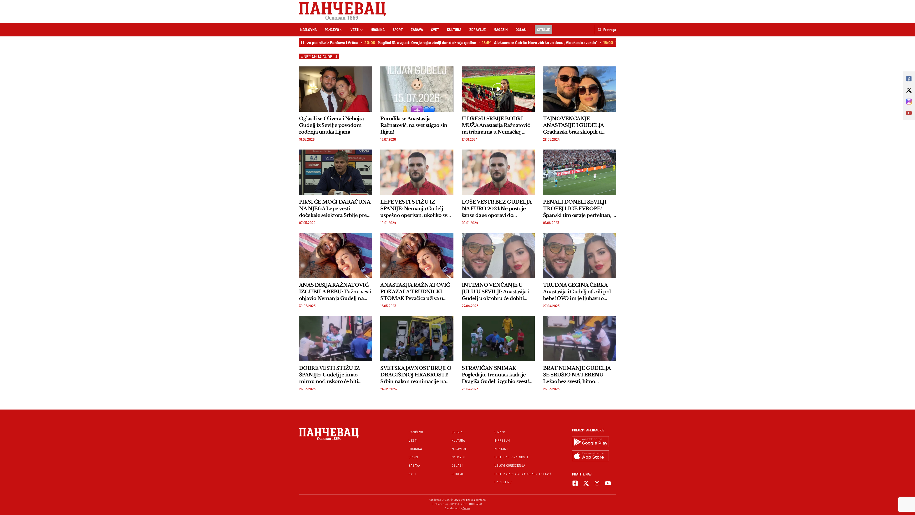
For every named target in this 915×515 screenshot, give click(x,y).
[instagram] (597, 483)
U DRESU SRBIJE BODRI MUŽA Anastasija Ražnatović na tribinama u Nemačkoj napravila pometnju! (496, 125)
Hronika (378, 30)
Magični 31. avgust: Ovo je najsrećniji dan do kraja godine (416, 42)
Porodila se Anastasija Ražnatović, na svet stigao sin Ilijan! (413, 125)
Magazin (501, 30)
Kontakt (501, 449)
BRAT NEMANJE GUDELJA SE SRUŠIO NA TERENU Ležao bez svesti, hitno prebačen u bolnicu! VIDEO (577, 375)
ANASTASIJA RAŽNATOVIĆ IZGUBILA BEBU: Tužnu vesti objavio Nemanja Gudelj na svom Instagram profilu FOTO (335, 292)
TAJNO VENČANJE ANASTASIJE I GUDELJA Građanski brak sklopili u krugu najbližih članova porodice (573, 125)
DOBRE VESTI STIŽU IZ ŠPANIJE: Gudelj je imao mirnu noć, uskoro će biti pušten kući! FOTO (329, 375)
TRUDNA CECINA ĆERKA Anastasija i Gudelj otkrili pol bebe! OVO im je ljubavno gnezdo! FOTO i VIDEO (577, 292)
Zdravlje (477, 30)
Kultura (454, 30)
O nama (500, 432)
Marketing (503, 482)
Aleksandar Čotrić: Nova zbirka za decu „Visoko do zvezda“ (535, 42)
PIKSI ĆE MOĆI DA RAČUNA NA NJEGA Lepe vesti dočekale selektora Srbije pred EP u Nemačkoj (334, 209)
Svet (435, 30)
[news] (335, 89)
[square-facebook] (575, 483)
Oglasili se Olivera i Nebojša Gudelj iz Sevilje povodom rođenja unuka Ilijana (331, 125)
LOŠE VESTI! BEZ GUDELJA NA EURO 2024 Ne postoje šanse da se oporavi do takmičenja (497, 209)
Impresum (502, 440)
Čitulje (543, 30)
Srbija (457, 432)
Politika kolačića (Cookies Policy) (522, 474)
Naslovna (308, 30)
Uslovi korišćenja (509, 465)
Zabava (417, 30)
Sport (398, 30)
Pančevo (332, 30)
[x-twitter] (586, 483)
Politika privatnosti (511, 457)
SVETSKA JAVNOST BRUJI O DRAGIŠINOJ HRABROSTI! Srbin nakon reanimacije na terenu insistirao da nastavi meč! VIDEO (415, 375)
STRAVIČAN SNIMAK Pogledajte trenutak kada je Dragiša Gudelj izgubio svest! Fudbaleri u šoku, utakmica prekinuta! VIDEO (495, 375)
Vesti (355, 30)
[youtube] (608, 483)
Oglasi (521, 30)
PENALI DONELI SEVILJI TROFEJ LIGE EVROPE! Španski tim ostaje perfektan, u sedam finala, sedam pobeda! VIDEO (579, 209)
